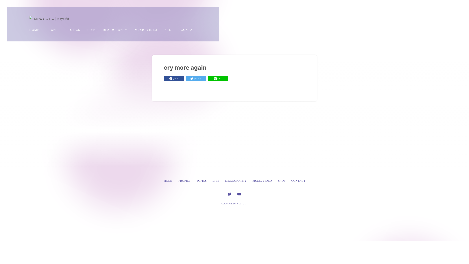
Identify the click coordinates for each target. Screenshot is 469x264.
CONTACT (189, 29)
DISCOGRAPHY (115, 29)
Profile (54, 29)
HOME (34, 29)
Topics (74, 29)
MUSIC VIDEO (146, 29)
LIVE (91, 29)
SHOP (169, 29)
